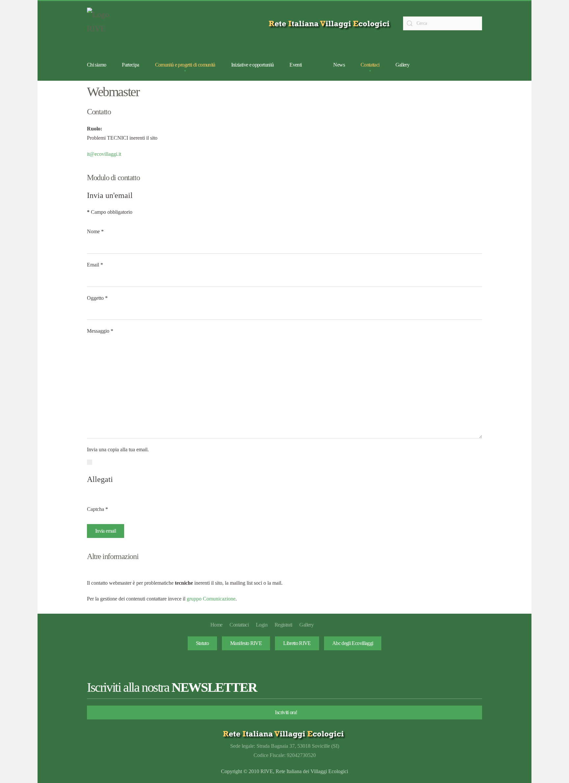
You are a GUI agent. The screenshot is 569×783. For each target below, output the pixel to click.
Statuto (202, 643)
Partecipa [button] (130, 65)
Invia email (105, 531)
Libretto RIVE (297, 643)
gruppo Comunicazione (211, 598)
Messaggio (100, 331)
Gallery (402, 65)
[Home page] (330, 23)
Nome (95, 231)
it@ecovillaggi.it (104, 154)
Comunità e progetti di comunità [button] (185, 65)
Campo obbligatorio (109, 212)
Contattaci (370, 65)
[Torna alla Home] (103, 23)
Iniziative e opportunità (252, 65)
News (338, 65)
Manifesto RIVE (246, 643)
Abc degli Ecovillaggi (352, 643)
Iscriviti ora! (286, 712)
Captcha (97, 509)
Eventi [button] (295, 65)
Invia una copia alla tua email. (118, 449)
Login (261, 625)
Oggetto (97, 298)
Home (216, 625)
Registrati (283, 625)
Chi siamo (96, 65)
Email (95, 264)
